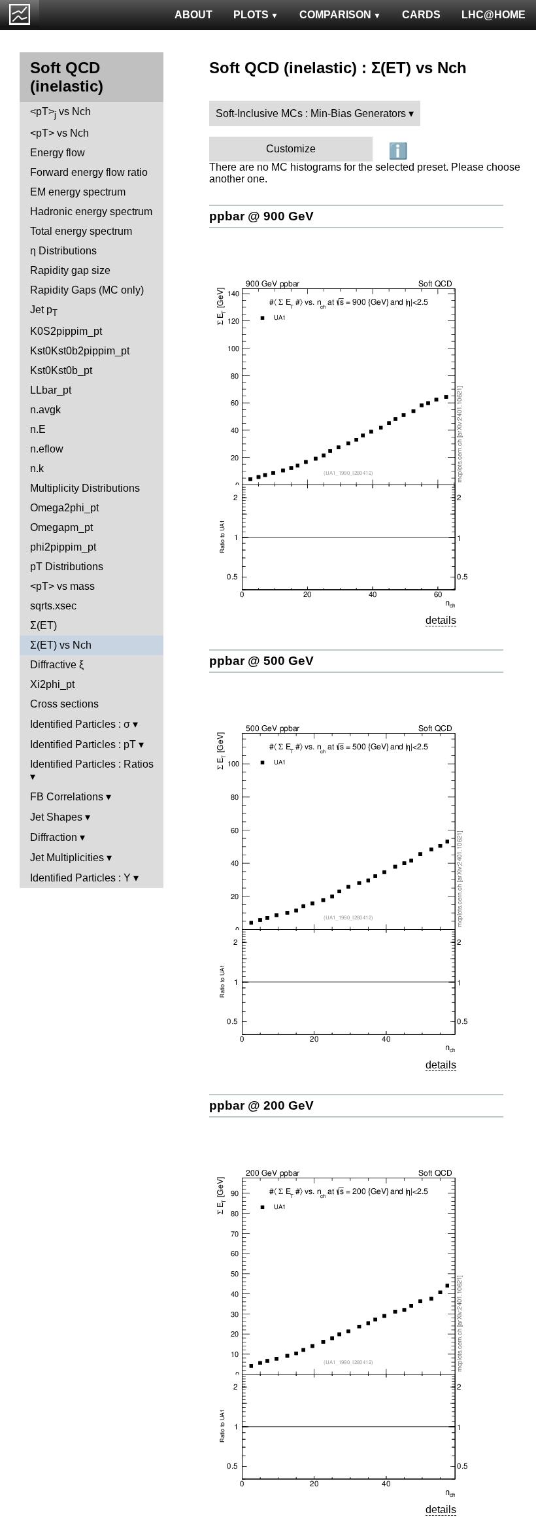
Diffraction (53, 837)
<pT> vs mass (62, 586)
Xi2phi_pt (52, 684)
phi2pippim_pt (63, 547)
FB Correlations (66, 796)
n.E (38, 429)
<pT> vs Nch (60, 113)
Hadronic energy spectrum (91, 211)
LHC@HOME (493, 14)
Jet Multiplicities (67, 857)
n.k (37, 468)
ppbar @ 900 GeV (261, 216)
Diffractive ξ (57, 664)
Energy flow (57, 152)
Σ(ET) (43, 625)
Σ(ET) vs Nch (61, 645)
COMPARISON (335, 14)
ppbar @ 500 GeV (261, 661)
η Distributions (63, 250)
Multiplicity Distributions (85, 488)
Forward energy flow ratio (89, 172)
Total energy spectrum (81, 231)
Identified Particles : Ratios (92, 764)
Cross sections (64, 703)
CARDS (421, 14)
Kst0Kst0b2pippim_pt (79, 350)
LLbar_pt (50, 390)
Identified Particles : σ (80, 724)
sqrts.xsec (53, 605)
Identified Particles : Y (80, 877)
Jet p (44, 311)
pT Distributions (66, 566)
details (441, 620)
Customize (291, 148)
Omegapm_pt (61, 527)
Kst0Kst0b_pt (61, 370)
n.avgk (45, 409)
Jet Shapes (56, 817)
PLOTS (251, 14)
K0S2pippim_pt (66, 331)
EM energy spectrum (78, 191)
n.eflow (46, 448)
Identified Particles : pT (83, 744)
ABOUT (193, 14)
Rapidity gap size (70, 270)
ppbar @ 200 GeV (261, 1105)
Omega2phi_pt (64, 507)
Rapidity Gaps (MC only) (87, 290)
